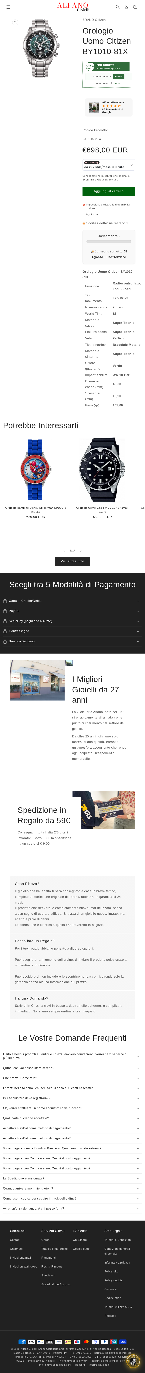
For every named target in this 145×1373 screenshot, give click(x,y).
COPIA (118, 76)
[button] (8, 6)
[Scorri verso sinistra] (64, 551)
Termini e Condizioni (118, 1239)
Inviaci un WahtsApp (23, 1266)
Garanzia (110, 1289)
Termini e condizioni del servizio (110, 1361)
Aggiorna (92, 214)
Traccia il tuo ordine (54, 1248)
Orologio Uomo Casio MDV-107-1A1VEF (102, 507)
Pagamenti (48, 1257)
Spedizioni (48, 1275)
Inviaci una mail (20, 1257)
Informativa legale (99, 1365)
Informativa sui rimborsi (41, 1361)
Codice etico (81, 1248)
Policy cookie (113, 1280)
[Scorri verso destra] (81, 551)
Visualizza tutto (72, 561)
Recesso (110, 1315)
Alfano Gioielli (29, 1349)
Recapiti (80, 1365)
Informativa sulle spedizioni (55, 1365)
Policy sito (111, 1271)
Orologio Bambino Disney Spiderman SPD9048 (35, 507)
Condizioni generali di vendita (117, 1251)
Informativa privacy (117, 1262)
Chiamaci (16, 1248)
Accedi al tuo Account (55, 1284)
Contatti (15, 1239)
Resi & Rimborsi (52, 1266)
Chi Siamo (80, 1239)
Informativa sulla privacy (73, 1361)
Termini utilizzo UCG (118, 1306)
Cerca (45, 1239)
